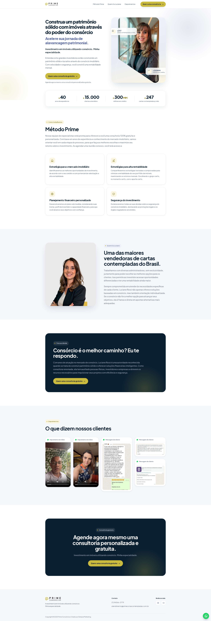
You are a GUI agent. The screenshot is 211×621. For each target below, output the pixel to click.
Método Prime (98, 4)
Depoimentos (130, 4)
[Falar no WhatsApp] (206, 616)
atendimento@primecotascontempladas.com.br (130, 606)
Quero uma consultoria (153, 4)
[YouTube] (163, 603)
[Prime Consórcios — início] (51, 4)
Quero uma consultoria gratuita (62, 76)
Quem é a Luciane (114, 4)
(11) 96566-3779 (118, 602)
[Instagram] (158, 603)
